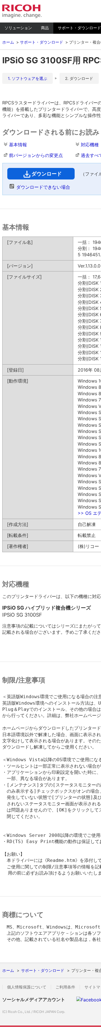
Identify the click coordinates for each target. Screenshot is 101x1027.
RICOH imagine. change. (22, 11)
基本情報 (18, 144)
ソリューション (18, 27)
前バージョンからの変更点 (36, 155)
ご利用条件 (65, 987)
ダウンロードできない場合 (43, 187)
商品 (45, 27)
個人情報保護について (26, 987)
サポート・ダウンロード (41, 42)
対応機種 (90, 144)
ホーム (8, 42)
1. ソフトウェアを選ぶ (27, 78)
